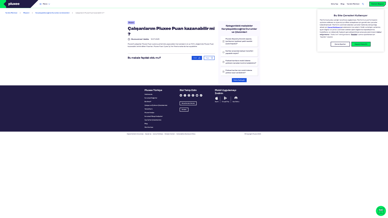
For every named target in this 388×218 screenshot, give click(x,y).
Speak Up (148, 134)
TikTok (201, 95)
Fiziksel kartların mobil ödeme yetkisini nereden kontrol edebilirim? (241, 62)
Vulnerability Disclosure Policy (185, 134)
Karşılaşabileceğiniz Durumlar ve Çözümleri (52, 13)
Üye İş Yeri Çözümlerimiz (152, 120)
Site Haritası (148, 127)
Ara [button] (363, 4)
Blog (342, 4)
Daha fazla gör (239, 80)
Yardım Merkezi (353, 4)
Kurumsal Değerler (150, 98)
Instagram (189, 95)
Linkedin (181, 95)
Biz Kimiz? (147, 101)
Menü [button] (45, 4)
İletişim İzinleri (170, 134)
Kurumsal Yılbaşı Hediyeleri (153, 116)
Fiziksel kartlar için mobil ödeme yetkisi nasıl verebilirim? (239, 71)
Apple (216, 101)
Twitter (185, 95)
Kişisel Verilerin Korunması (135, 134)
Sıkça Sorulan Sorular (188, 103)
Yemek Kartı (148, 109)
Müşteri (26, 13)
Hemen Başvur (377, 4)
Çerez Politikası (158, 134)
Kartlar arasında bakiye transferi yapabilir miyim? (239, 52)
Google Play (225, 101)
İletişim (184, 109)
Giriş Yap (334, 4)
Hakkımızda (148, 94)
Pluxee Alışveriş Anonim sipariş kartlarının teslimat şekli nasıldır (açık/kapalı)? (239, 41)
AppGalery (235, 101)
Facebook (193, 95)
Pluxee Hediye (149, 112)
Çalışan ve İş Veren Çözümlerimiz (155, 105)
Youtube (197, 95)
